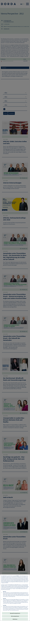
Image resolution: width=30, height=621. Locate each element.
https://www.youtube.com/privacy (13, 610)
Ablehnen (15, 619)
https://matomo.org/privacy (10, 596)
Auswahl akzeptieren (15, 613)
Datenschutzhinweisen (6, 589)
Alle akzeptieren (15, 616)
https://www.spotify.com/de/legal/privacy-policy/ (13, 603)
